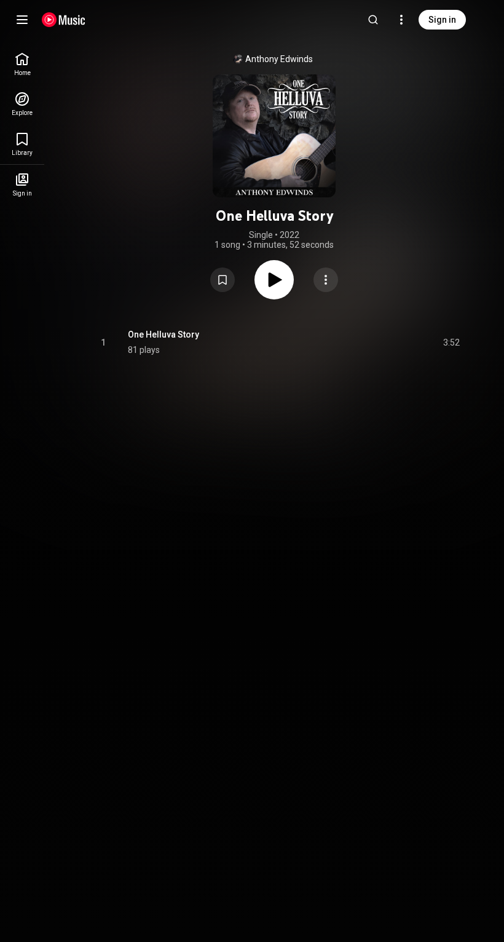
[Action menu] (325, 279)
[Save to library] (222, 279)
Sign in (442, 20)
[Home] (63, 19)
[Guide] (22, 19)
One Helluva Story (163, 334)
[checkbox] (451, 342)
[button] (222, 279)
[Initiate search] (373, 20)
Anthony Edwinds (279, 59)
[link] (22, 64)
